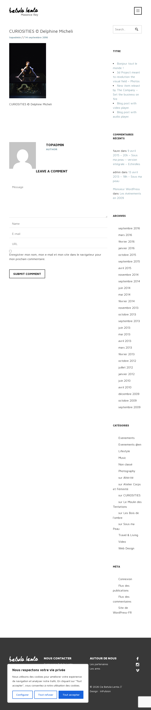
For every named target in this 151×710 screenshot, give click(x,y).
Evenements (126, 437)
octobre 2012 (127, 360)
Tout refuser (45, 694)
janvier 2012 (126, 374)
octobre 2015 (127, 254)
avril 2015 (124, 268)
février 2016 (126, 241)
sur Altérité (126, 477)
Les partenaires (99, 664)
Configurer (22, 694)
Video (122, 541)
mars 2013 (125, 347)
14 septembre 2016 (36, 37)
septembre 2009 (129, 407)
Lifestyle (124, 451)
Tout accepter (71, 694)
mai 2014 (124, 294)
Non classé (125, 464)
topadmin (15, 37)
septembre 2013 (129, 321)
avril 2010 (124, 387)
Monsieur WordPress (126, 189)
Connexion (125, 579)
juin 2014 (124, 287)
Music (122, 457)
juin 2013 (124, 327)
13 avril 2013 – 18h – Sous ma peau (127, 176)
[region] (47, 683)
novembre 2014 (128, 274)
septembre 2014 (129, 281)
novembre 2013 (128, 307)
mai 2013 (124, 334)
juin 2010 (124, 380)
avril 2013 (124, 340)
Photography (126, 471)
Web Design (126, 548)
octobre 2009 (127, 400)
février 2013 (126, 354)
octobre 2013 (127, 314)
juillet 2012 (125, 367)
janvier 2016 (126, 248)
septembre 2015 (129, 261)
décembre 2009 (128, 393)
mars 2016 (125, 234)
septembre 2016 (129, 228)
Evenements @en (129, 444)
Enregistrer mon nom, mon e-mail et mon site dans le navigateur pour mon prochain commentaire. (55, 257)
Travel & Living (128, 535)
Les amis (95, 668)
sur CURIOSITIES (129, 495)
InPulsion (105, 691)
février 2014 (126, 301)
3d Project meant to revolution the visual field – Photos (126, 77)
